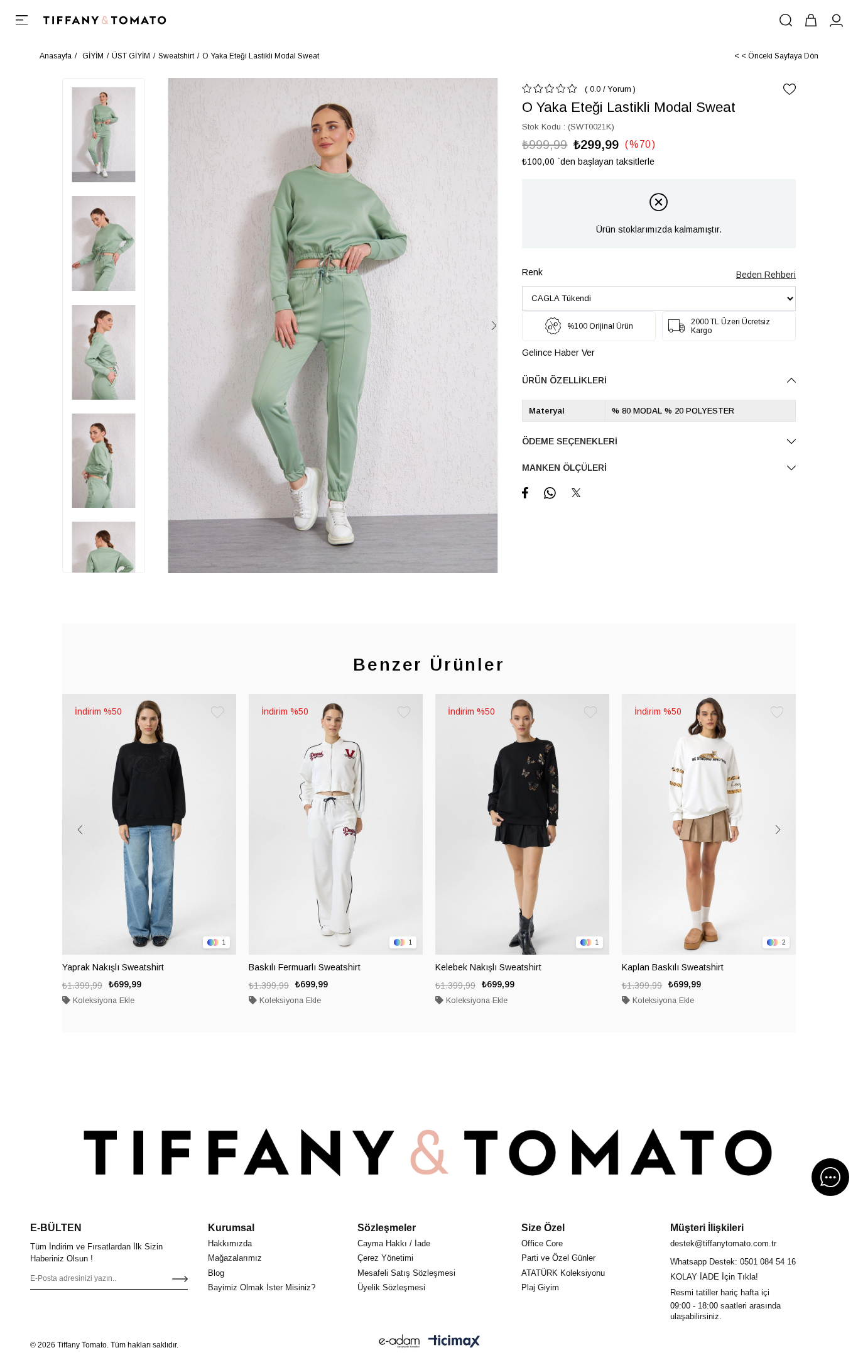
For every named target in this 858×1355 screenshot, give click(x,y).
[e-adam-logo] (399, 1341)
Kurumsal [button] (231, 1227)
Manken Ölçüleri (564, 468)
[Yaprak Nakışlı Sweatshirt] (149, 824)
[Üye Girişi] (836, 20)
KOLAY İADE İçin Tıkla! (714, 1276)
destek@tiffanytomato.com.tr (723, 1243)
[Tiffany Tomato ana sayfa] (429, 1152)
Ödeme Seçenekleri (569, 441)
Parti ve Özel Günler (558, 1258)
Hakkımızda (230, 1243)
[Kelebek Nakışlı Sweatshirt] (522, 824)
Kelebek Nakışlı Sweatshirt (488, 967)
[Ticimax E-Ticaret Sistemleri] (454, 1341)
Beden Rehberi (766, 275)
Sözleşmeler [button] (386, 1227)
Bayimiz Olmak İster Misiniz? (261, 1287)
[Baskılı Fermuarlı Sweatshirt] (336, 824)
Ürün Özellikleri (564, 380)
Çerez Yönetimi (385, 1258)
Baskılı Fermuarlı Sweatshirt (305, 967)
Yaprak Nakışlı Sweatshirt (113, 967)
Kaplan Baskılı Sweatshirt (673, 967)
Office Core (542, 1243)
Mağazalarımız (235, 1258)
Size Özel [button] (543, 1227)
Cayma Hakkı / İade (393, 1243)
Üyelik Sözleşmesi (391, 1287)
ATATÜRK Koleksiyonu (563, 1273)
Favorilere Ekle (217, 712)
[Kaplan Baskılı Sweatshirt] (709, 824)
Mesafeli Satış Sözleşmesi (406, 1273)
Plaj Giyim (540, 1287)
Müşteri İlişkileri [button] (707, 1227)
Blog (216, 1273)
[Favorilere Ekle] (789, 89)
